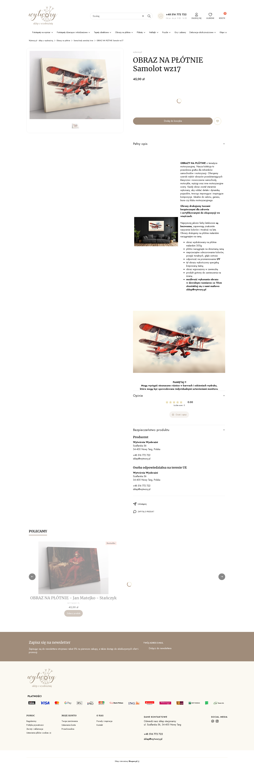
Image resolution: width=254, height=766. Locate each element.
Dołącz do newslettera (160, 648)
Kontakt (100, 725)
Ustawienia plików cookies (37, 732)
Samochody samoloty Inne (83, 40)
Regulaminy (31, 721)
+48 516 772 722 (176, 14)
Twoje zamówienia (70, 721)
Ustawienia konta (69, 725)
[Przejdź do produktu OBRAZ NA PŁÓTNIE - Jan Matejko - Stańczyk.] (73, 567)
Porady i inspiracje (104, 721)
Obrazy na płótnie (63, 40)
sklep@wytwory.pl (141, 458)
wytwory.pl (137, 52)
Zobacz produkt (73, 613)
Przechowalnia (68, 728)
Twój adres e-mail (153, 642)
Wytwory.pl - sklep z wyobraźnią (41, 40)
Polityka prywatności (35, 725)
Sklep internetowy (126, 761)
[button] (149, 16)
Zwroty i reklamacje (34, 728)
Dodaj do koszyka (173, 121)
